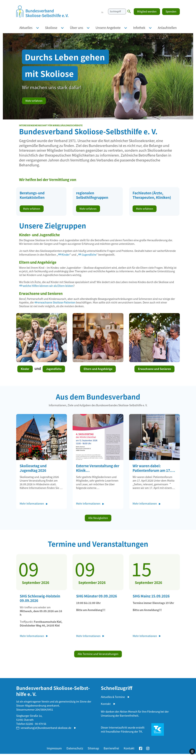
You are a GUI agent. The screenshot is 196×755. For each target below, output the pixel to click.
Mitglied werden (147, 11)
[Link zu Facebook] (140, 748)
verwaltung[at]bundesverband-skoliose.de (46, 728)
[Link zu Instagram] (147, 748)
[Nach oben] (191, 743)
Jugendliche (89, 254)
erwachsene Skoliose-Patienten (56, 302)
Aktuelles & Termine (113, 697)
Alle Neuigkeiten (98, 518)
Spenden (171, 11)
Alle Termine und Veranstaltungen (98, 654)
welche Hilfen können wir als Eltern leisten (48, 286)
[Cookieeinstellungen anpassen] (192, 751)
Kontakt (106, 704)
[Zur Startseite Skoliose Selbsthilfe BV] (42, 11)
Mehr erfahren (33, 100)
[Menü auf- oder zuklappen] (37, 27)
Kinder (66, 254)
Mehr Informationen (32, 503)
